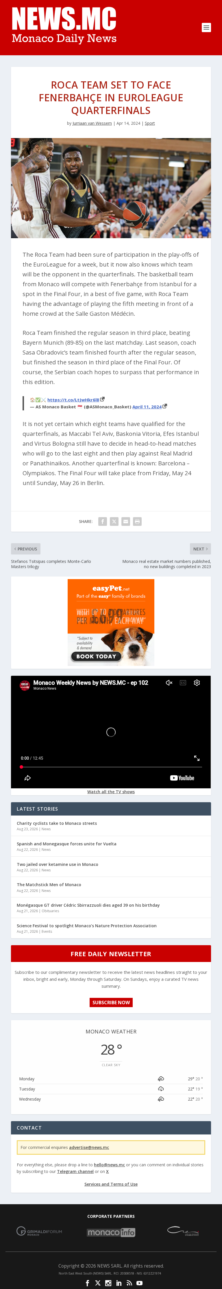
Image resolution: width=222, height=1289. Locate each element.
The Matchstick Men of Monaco (49, 884)
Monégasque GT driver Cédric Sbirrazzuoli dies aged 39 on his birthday (88, 905)
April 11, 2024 (147, 407)
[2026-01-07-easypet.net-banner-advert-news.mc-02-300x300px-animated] (111, 664)
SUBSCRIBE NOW (111, 1002)
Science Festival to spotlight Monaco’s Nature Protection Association (87, 925)
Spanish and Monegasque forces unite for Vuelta (66, 844)
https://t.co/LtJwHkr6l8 (73, 400)
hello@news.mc (109, 1164)
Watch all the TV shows (111, 791)
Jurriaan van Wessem (92, 123)
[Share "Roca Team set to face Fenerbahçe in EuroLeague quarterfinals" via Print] (137, 521)
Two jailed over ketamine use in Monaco (57, 864)
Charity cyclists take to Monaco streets (57, 823)
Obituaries (50, 910)
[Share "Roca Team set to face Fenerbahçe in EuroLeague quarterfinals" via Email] (126, 521)
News (46, 829)
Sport (150, 123)
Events (47, 931)
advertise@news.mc (89, 1147)
